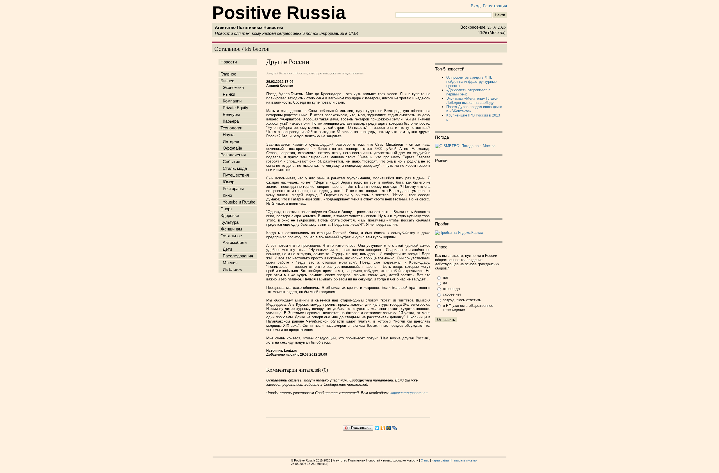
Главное (228, 74)
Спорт (226, 209)
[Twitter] (377, 428)
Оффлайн (231, 148)
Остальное (231, 236)
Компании (231, 101)
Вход (476, 6)
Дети (226, 249)
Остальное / (229, 48)
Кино (226, 195)
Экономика (232, 87)
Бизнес (227, 81)
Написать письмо (464, 460)
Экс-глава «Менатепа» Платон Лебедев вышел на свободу (472, 100)
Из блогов (257, 48)
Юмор (227, 182)
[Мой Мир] (389, 428)
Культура (229, 222)
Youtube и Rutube (237, 202)
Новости (228, 62)
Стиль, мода (233, 168)
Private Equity (234, 108)
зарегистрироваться (408, 393)
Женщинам (231, 229)
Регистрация (495, 6)
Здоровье (229, 215)
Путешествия (234, 175)
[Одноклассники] (383, 428)
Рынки (227, 94)
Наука (227, 134)
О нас (425, 460)
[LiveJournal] (395, 428)
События (230, 161)
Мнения (229, 263)
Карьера (229, 121)
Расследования (236, 256)
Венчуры (230, 114)
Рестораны (232, 188)
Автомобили (233, 242)
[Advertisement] (239, 363)
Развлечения (233, 155)
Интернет (230, 141)
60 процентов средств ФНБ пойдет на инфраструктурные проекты (471, 81)
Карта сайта (440, 460)
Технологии (231, 128)
